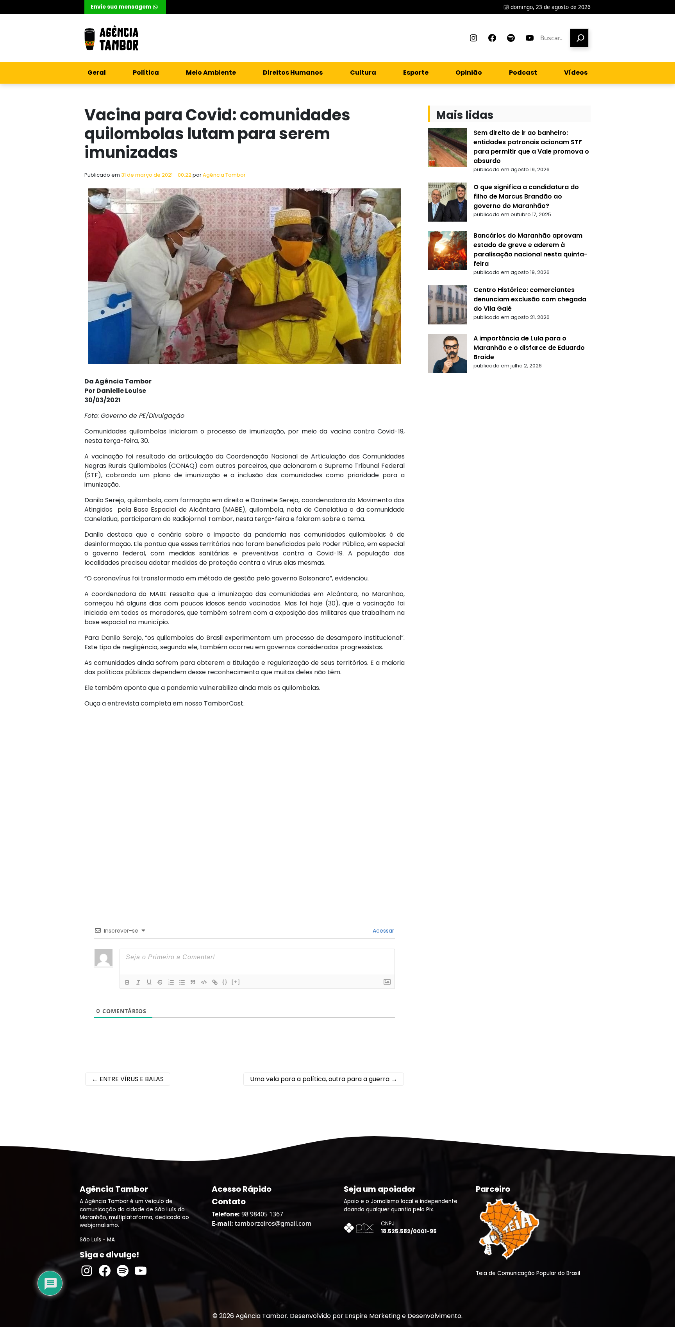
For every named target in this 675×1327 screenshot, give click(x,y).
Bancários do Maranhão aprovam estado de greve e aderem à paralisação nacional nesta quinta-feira (530, 249)
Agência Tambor (224, 175)
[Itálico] (138, 982)
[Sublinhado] (149, 982)
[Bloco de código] (203, 982)
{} (225, 982)
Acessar (382, 931)
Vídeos (576, 72)
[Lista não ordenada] (182, 982)
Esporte (416, 72)
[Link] (214, 982)
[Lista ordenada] (171, 982)
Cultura (363, 72)
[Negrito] (127, 982)
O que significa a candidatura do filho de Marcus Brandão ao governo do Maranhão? (526, 196)
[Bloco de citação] (193, 982)
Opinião (468, 72)
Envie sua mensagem (121, 7)
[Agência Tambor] (111, 37)
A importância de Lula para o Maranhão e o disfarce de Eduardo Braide (529, 348)
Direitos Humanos (293, 72)
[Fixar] (160, 982)
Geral (97, 72)
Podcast (523, 72)
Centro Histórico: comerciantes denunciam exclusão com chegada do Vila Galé (529, 299)
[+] (236, 982)
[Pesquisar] (579, 38)
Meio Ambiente (211, 72)
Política (146, 72)
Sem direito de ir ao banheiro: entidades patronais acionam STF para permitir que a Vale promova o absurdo (531, 146)
